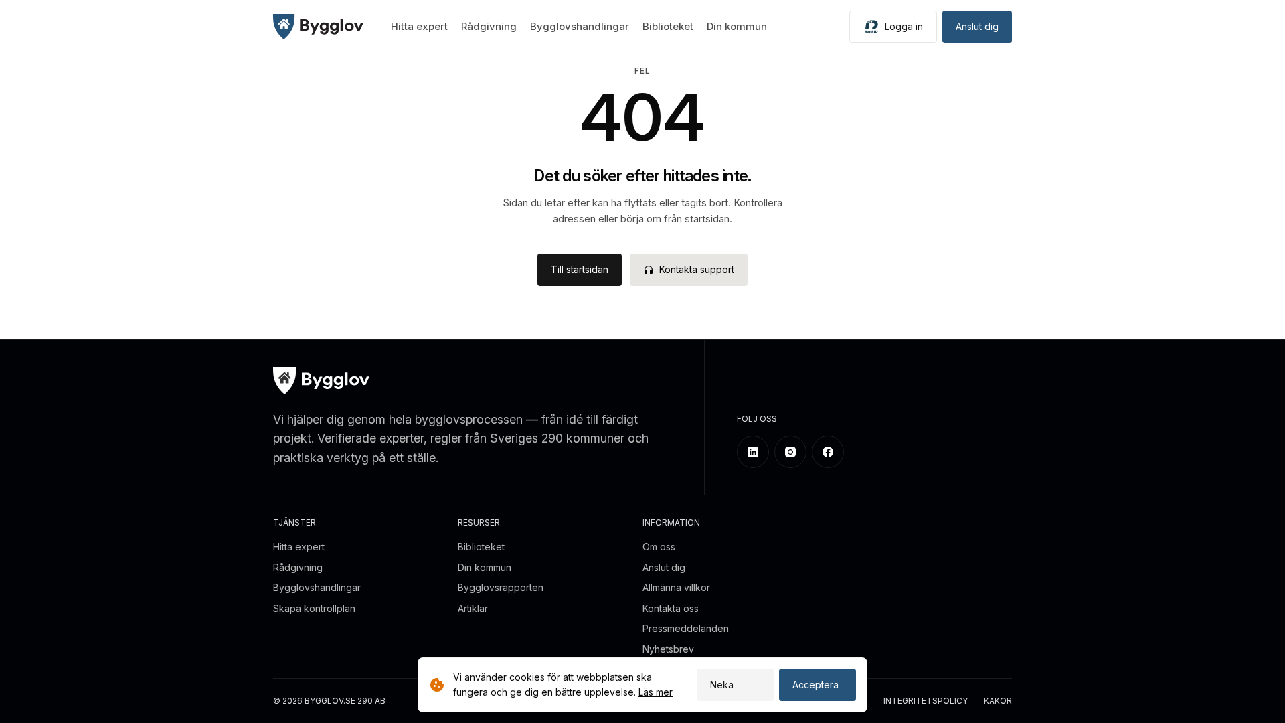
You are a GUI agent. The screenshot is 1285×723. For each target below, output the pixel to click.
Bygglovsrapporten (500, 587)
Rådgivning (489, 26)
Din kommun (737, 26)
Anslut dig (977, 26)
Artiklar (473, 608)
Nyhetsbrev (668, 649)
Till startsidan (579, 269)
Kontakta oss (670, 608)
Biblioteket (667, 26)
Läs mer (655, 692)
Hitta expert (419, 26)
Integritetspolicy (925, 701)
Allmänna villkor (676, 587)
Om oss (658, 546)
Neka (722, 684)
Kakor (998, 701)
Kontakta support (696, 269)
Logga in (904, 26)
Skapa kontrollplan (314, 608)
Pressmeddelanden (685, 628)
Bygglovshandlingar (579, 26)
